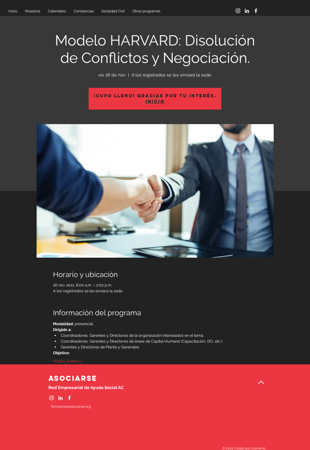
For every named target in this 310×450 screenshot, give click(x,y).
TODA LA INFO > (67, 361)
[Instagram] (238, 11)
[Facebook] (256, 11)
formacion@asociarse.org (71, 406)
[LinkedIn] (247, 11)
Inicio (155, 101)
